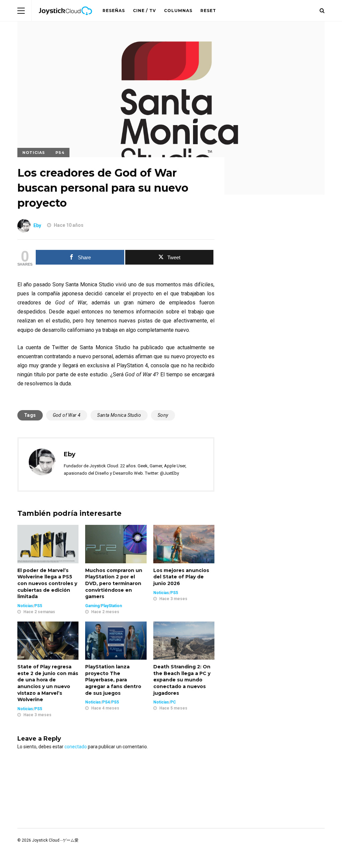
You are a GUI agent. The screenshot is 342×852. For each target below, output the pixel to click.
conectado (75, 746)
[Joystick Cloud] (65, 20)
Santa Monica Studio (119, 415)
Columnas (178, 10)
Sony (163, 415)
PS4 (59, 152)
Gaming (92, 605)
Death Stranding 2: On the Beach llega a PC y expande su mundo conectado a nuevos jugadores (181, 680)
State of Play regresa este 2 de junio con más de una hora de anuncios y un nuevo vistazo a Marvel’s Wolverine (47, 683)
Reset (208, 10)
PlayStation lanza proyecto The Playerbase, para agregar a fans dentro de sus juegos (113, 680)
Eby (37, 225)
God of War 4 (67, 415)
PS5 (38, 605)
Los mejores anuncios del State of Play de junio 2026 (181, 576)
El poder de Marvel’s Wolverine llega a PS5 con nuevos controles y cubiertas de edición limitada (47, 583)
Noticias (33, 152)
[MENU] (21, 10)
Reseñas (114, 10)
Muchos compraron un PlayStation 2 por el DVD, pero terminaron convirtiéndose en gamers (113, 583)
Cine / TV (144, 10)
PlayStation (111, 605)
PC (173, 702)
